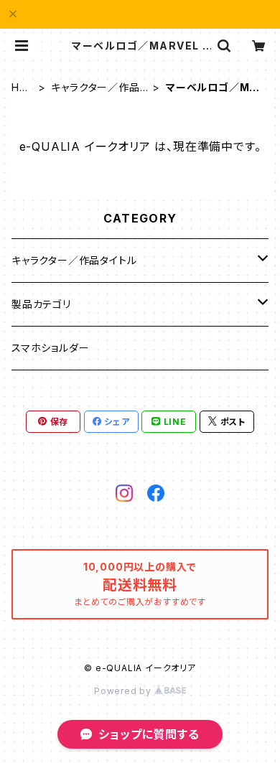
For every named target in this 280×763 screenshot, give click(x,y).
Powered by (124, 690)
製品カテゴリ (41, 304)
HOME (19, 88)
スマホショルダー (50, 348)
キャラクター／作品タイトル (100, 88)
